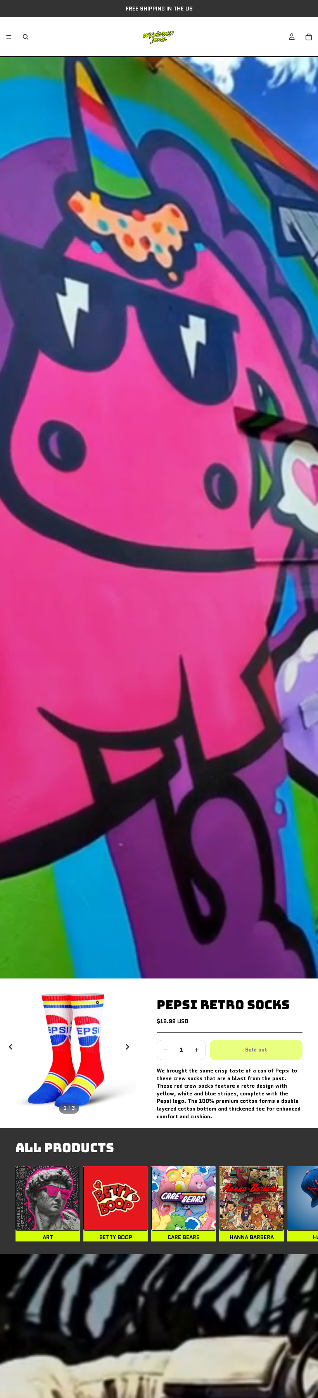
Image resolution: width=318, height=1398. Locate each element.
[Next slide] (129, 1047)
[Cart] (308, 36)
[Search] (25, 36)
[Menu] (9, 37)
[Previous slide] (8, 1047)
